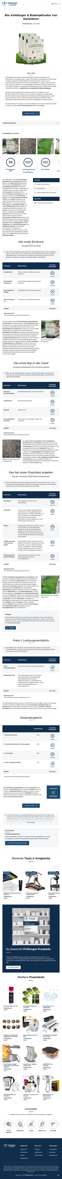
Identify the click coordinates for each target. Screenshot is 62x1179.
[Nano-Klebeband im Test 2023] (31, 1016)
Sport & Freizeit (31, 873)
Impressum (23, 1149)
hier (43, 105)
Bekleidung (20, 1130)
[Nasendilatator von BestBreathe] (51, 987)
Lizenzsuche (38, 1152)
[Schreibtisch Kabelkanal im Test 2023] (51, 1016)
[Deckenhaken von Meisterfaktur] (51, 1076)
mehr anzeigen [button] (31, 822)
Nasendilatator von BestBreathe (48, 1006)
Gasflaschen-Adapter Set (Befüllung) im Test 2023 (11, 1036)
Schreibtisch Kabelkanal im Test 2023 (50, 1036)
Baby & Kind (42, 1130)
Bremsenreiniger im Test (11, 1006)
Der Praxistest (45, 169)
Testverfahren (39, 1155)
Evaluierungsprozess (14, 622)
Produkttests (53, 1149)
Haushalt (6, 873)
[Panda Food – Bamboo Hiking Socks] (31, 1045)
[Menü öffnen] (59, 4)
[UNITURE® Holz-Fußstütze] (51, 1045)
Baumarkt (53, 1130)
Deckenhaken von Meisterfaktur (48, 1095)
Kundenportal (53, 1155)
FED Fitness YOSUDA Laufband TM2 (32, 893)
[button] (31, 123)
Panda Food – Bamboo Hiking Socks (30, 1065)
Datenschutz (24, 1152)
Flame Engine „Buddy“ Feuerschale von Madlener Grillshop (11, 1066)
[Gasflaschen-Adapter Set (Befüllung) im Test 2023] (11, 1016)
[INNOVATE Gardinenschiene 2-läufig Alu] (12, 871)
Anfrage (37, 1149)
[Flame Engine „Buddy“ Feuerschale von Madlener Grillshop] (11, 1045)
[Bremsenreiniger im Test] (11, 987)
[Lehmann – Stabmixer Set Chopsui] (31, 1076)
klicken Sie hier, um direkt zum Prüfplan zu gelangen (35, 88)
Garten (31, 1130)
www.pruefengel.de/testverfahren (13, 796)
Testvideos (52, 1152)
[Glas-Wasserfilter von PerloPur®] (11, 1076)
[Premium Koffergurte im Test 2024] (31, 987)
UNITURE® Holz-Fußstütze (48, 1065)
